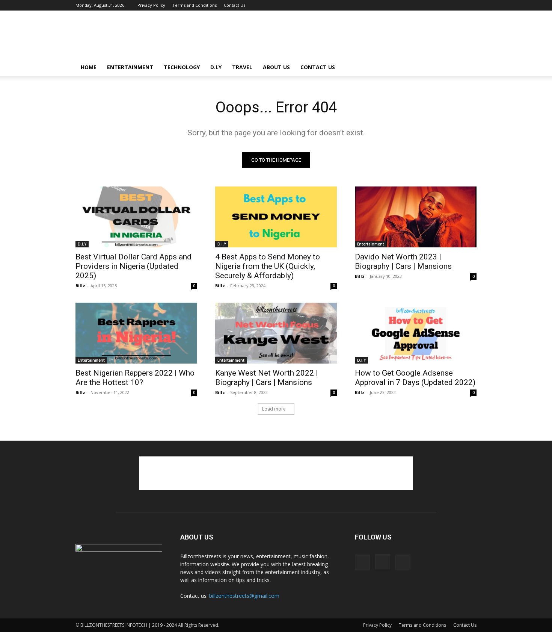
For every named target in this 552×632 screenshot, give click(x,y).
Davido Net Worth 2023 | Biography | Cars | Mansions (403, 261)
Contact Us (234, 5)
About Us (276, 67)
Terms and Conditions (194, 5)
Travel (242, 67)
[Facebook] (446, 5)
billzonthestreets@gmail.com (244, 595)
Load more (274, 409)
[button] (467, 67)
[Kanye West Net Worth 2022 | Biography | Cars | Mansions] (276, 333)
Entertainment (130, 67)
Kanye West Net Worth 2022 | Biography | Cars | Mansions (266, 377)
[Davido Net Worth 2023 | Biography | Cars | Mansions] (416, 216)
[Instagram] (458, 5)
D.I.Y (216, 67)
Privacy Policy (151, 5)
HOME (89, 67)
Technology (182, 67)
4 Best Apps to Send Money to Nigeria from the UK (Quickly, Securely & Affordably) (267, 266)
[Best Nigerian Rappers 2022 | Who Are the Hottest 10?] (136, 333)
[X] (471, 5)
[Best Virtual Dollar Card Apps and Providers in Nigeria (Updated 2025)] (136, 216)
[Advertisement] (340, 38)
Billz (80, 285)
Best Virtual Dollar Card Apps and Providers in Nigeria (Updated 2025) (133, 266)
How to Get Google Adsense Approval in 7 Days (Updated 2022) (415, 377)
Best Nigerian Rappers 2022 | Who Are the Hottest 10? (135, 377)
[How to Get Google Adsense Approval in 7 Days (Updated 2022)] (416, 333)
